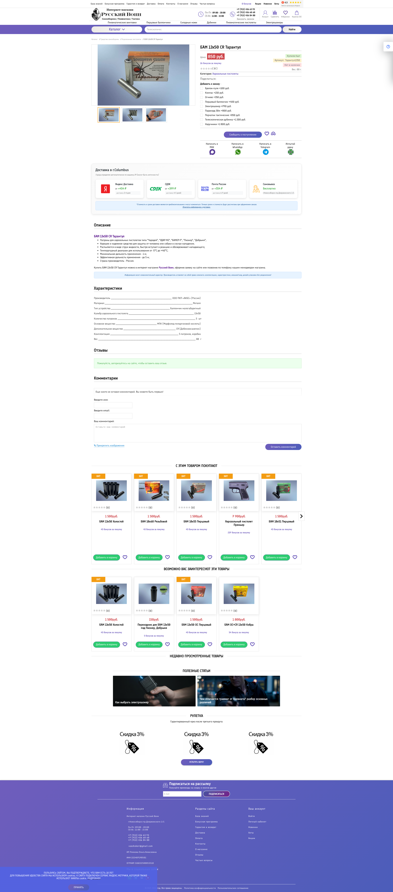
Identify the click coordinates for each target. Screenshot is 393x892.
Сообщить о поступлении (242, 134)
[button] (266, 134)
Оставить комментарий (283, 446)
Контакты (200, 844)
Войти (251, 816)
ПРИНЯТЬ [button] (79, 887)
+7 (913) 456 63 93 (138, 835)
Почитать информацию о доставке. (196, 207)
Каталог (115, 29)
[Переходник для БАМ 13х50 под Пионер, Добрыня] (154, 594)
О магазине (201, 849)
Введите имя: (101, 399)
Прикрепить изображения (110, 445)
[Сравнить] (273, 134)
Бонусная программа (206, 822)
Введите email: (102, 410)
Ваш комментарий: (104, 421)
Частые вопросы (204, 860)
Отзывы (199, 855)
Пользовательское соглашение (233, 888)
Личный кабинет (257, 822)
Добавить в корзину (106, 557)
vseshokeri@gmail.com (141, 846)
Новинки (268, 3)
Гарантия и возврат (205, 827)
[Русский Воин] (116, 14)
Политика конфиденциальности (200, 888)
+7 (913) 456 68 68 (138, 837)
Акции (258, 3)
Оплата (199, 838)
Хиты (276, 3)
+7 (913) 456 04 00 (138, 840)
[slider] (206, 68)
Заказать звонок (245, 18)
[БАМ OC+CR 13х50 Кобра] (239, 594)
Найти (292, 29)
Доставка (200, 833)
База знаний (202, 816)
